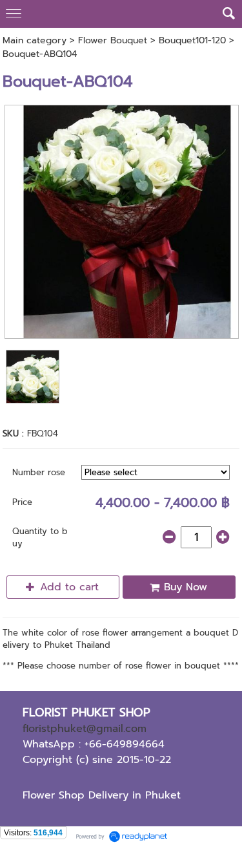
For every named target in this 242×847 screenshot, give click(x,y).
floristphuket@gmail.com (84, 728)
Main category (34, 40)
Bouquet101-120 (192, 40)
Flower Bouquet (112, 40)
